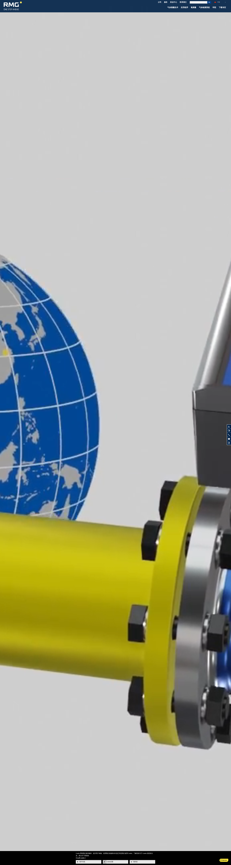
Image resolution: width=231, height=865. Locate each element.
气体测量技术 (172, 7)
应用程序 (184, 7)
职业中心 (173, 2)
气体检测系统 (204, 7)
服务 (165, 2)
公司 (159, 2)
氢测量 (193, 7)
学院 (214, 7)
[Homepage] (13, 10)
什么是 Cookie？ (81, 858)
